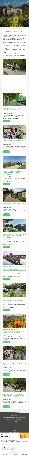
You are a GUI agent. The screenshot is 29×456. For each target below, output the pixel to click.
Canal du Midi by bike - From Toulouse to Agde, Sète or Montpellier (11, 110)
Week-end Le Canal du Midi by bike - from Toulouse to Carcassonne (14, 299)
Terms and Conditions (14, 432)
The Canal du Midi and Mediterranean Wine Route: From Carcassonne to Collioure (13, 331)
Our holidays (14, 415)
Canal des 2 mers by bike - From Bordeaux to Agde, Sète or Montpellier (12, 173)
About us (14, 430)
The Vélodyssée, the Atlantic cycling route (14, 423)
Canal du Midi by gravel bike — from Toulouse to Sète (14, 204)
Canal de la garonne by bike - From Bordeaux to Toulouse (14, 141)
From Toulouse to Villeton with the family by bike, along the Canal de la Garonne (14, 363)
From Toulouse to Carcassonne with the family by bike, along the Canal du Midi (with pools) (13, 396)
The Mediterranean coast (14, 426)
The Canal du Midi (14, 421)
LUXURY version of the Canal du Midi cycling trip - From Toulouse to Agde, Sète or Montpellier (14, 268)
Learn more (6, 120)
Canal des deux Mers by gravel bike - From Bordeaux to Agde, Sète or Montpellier (14, 236)
